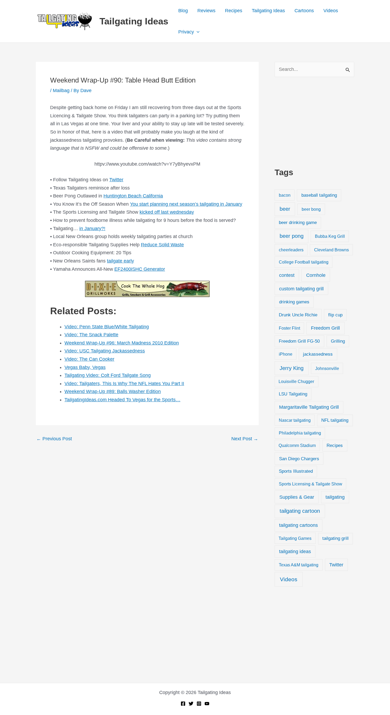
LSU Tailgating (293, 394)
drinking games (294, 301)
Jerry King (292, 368)
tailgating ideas (295, 551)
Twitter (116, 179)
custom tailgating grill (301, 288)
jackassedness (318, 354)
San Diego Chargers (299, 458)
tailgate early (120, 261)
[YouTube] (207, 703)
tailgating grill (335, 538)
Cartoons (304, 10)
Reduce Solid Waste (162, 244)
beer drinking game (298, 222)
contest (286, 275)
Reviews (206, 10)
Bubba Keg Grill (330, 236)
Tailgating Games (295, 538)
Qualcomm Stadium (297, 445)
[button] (197, 31)
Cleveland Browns (331, 249)
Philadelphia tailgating (300, 432)
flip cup (335, 314)
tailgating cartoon (300, 511)
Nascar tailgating (295, 420)
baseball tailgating (319, 195)
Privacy (186, 32)
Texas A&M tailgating (298, 564)
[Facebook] (183, 703)
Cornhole (316, 275)
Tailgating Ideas (133, 21)
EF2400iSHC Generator (139, 269)
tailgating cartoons (298, 525)
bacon (285, 195)
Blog (183, 10)
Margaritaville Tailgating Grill (309, 407)
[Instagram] (199, 703)
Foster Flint (289, 328)
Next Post (244, 438)
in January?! (92, 228)
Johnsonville (327, 368)
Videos (330, 10)
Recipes (233, 10)
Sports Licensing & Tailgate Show (310, 483)
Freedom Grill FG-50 (299, 341)
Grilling (338, 341)
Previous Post (54, 438)
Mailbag (61, 90)
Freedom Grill (325, 328)
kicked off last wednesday (167, 212)
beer (285, 209)
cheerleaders (291, 249)
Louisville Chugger (296, 381)
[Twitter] (191, 703)
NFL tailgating (334, 420)
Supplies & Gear (296, 497)
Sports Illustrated (296, 471)
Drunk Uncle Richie (298, 314)
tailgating (335, 497)
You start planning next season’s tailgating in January (186, 204)
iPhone (285, 354)
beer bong (311, 209)
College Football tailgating (303, 262)
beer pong (292, 236)
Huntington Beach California (133, 196)
